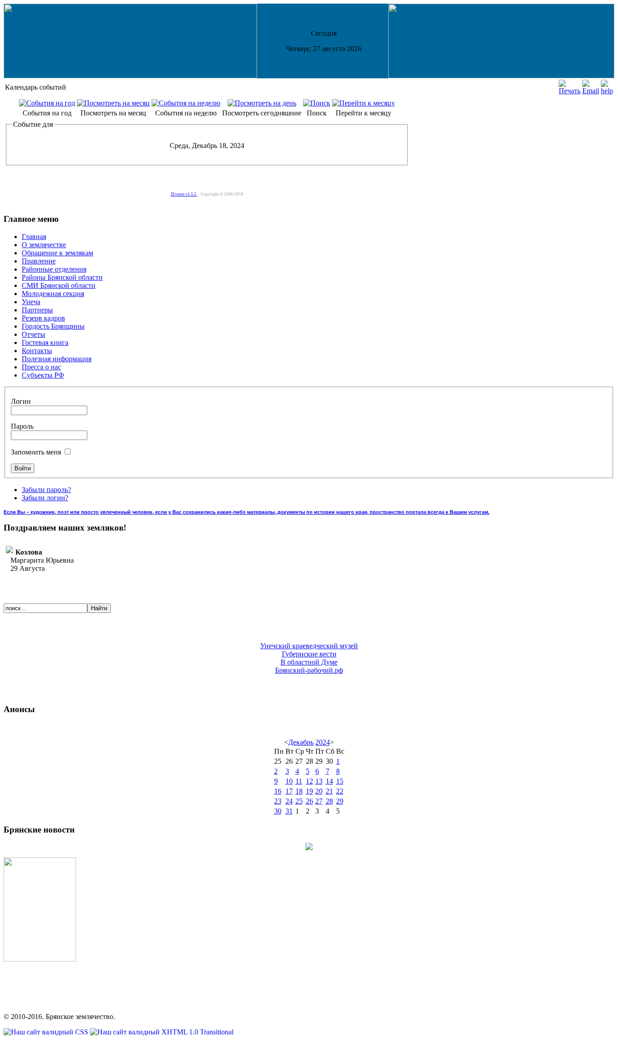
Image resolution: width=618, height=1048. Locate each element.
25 (299, 801)
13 (319, 781)
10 (289, 781)
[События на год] (47, 103)
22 (339, 791)
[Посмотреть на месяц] (113, 103)
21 (329, 791)
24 (289, 801)
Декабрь (301, 742)
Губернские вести (309, 654)
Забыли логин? (45, 498)
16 (277, 791)
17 (289, 791)
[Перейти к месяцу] (363, 103)
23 (277, 801)
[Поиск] (316, 103)
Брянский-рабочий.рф (309, 670)
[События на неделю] (186, 103)
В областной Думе (309, 662)
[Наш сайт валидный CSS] (47, 1032)
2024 (322, 742)
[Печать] (569, 91)
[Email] (590, 91)
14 (329, 781)
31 (289, 811)
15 (339, 781)
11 (298, 781)
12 (309, 781)
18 (299, 791)
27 (319, 801)
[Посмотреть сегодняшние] (262, 103)
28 (329, 801)
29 (339, 801)
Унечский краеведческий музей (309, 646)
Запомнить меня (37, 452)
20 (319, 791)
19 (309, 791)
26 (309, 801)
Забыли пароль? (46, 489)
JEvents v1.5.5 (184, 194)
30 (277, 811)
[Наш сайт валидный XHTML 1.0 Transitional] (161, 1032)
